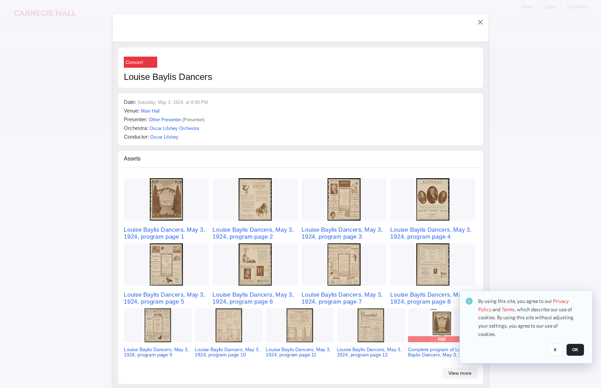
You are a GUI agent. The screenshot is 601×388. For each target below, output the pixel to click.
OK (575, 350)
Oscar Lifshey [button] (164, 137)
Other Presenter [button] (165, 119)
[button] (480, 22)
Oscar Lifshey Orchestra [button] (174, 128)
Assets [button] (132, 159)
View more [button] (460, 373)
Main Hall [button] (150, 111)
